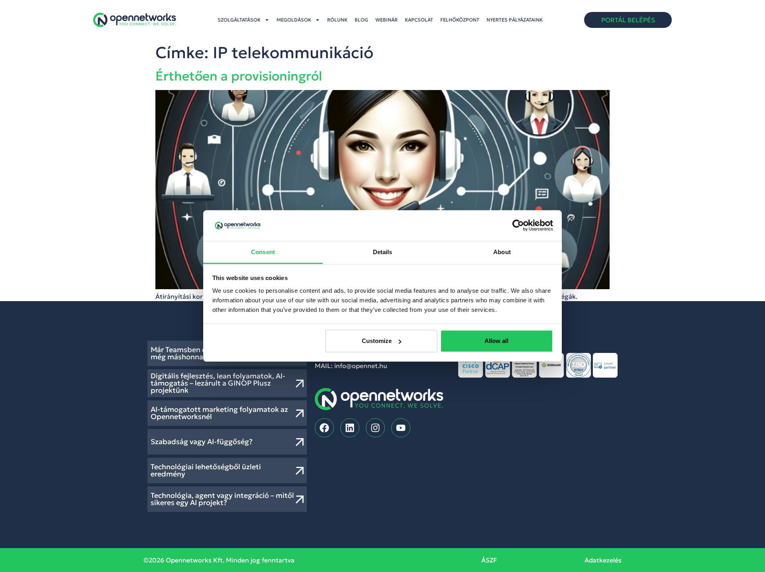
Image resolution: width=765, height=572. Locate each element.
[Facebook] (324, 427)
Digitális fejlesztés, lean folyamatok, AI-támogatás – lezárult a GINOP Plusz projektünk (218, 383)
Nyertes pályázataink (514, 20)
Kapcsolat (419, 20)
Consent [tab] (263, 252)
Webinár (386, 20)
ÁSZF (489, 560)
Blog (361, 20)
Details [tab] (382, 252)
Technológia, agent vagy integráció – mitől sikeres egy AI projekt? (222, 499)
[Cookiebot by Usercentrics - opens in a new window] (518, 225)
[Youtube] (400, 427)
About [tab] (502, 252)
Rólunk (337, 20)
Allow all (496, 340)
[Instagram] (375, 427)
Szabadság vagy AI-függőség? (202, 441)
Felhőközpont (459, 20)
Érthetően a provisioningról (238, 76)
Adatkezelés (603, 560)
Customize (377, 340)
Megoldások (294, 20)
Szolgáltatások (239, 20)
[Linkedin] (349, 427)
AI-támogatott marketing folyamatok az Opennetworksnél (219, 413)
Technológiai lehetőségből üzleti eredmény (206, 470)
